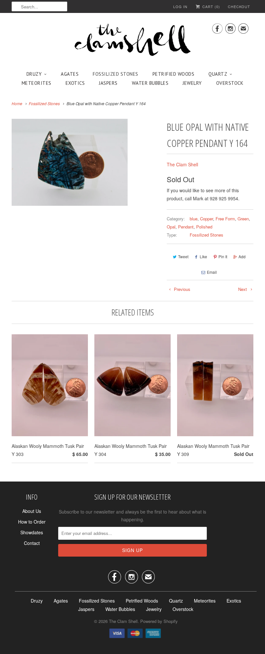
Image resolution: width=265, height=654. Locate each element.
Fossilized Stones (115, 74)
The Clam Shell (182, 164)
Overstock (230, 83)
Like (203, 256)
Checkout (239, 6)
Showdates (31, 532)
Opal (171, 227)
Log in (180, 6)
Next (243, 289)
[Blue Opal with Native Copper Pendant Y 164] (70, 162)
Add (242, 256)
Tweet (183, 256)
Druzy (34, 74)
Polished (204, 227)
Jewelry (192, 83)
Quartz (217, 74)
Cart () (210, 6)
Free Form (225, 219)
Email (212, 272)
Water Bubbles (150, 83)
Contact (32, 543)
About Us (31, 511)
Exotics (75, 83)
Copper (206, 219)
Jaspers (108, 83)
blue (193, 219)
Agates (70, 74)
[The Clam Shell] (132, 40)
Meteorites (36, 83)
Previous (181, 289)
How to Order (32, 521)
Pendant (186, 227)
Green (243, 219)
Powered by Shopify (159, 621)
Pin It (222, 256)
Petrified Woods (174, 74)
